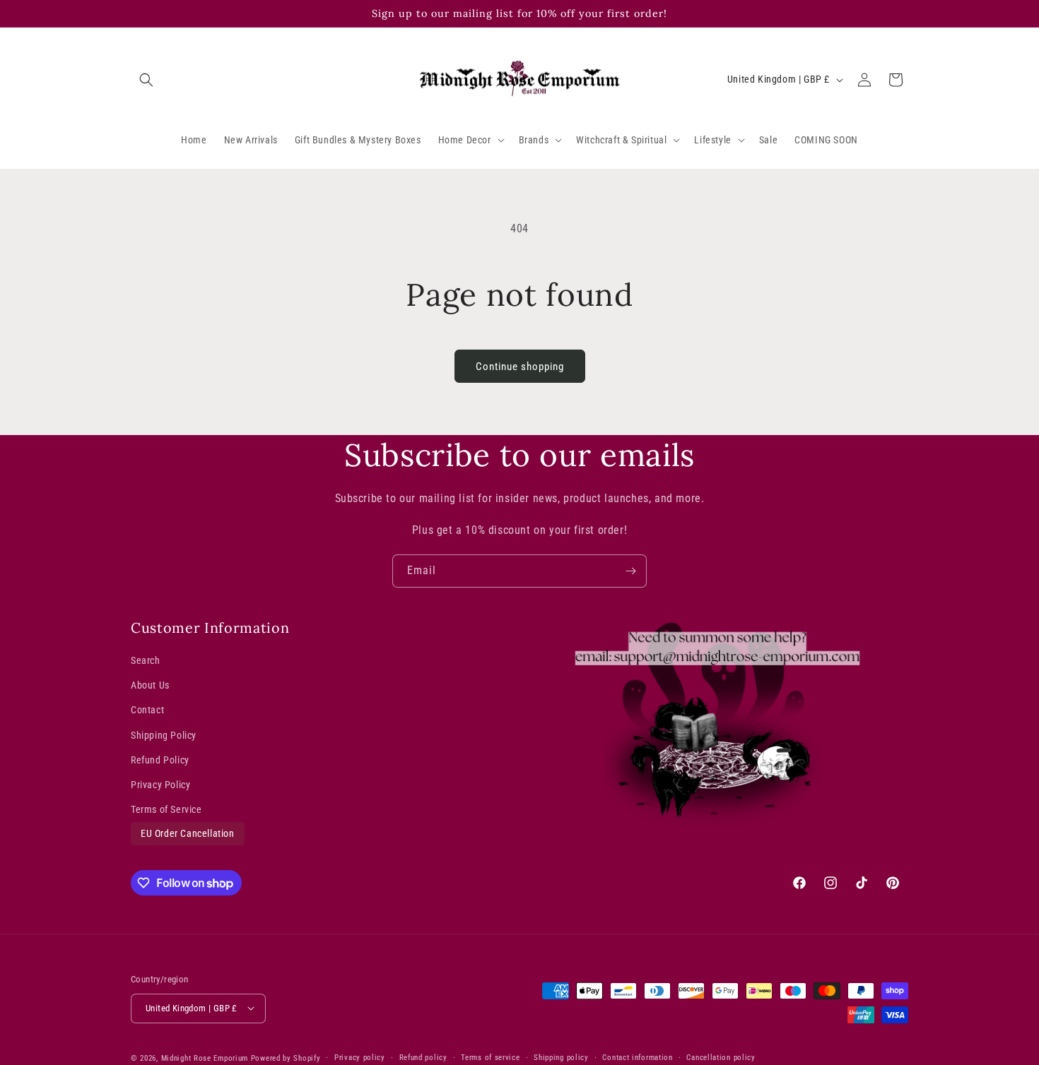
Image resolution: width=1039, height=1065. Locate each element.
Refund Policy (160, 760)
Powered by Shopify (286, 1057)
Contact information (637, 1056)
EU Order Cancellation (188, 834)
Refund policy (423, 1056)
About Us (150, 685)
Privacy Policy (160, 784)
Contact (147, 710)
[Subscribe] (630, 571)
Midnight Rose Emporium (204, 1057)
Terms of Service (166, 809)
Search (145, 660)
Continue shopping (520, 366)
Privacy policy (359, 1056)
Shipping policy (561, 1056)
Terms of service (490, 1056)
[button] (146, 79)
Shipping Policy (163, 735)
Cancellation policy (720, 1056)
